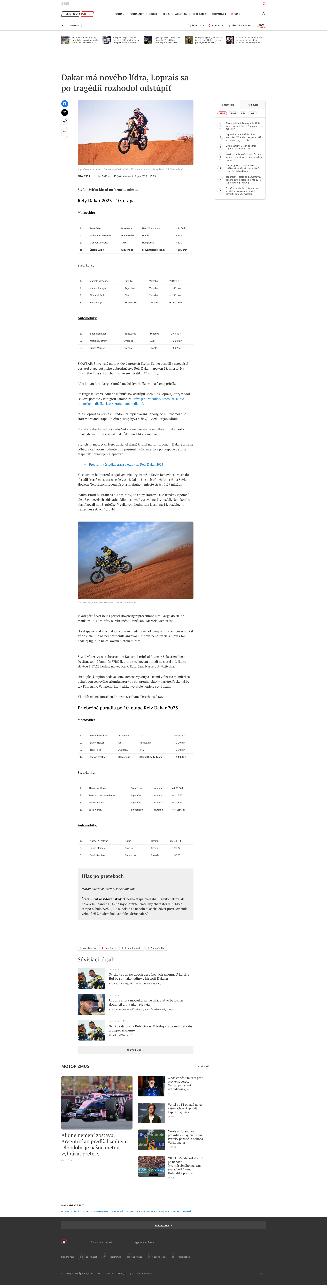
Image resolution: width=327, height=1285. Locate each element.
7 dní (243, 113)
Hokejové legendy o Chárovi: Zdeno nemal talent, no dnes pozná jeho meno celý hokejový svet (208, 40)
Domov (65, 1211)
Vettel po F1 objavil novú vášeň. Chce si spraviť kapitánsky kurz (185, 1108)
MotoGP (205, 1066)
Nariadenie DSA (144, 1273)
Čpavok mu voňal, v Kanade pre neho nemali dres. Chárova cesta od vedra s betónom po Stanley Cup (249, 40)
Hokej (153, 14)
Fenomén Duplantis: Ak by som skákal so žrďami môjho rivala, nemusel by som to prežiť (85, 40)
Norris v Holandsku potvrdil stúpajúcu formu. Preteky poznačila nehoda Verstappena (185, 1137)
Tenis (166, 14)
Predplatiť (240, 3)
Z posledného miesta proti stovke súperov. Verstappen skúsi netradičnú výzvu (186, 1083)
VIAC (237, 14)
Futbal (119, 14)
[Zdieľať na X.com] (64, 112)
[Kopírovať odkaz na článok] (64, 121)
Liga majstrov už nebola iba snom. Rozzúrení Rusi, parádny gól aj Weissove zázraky (167, 40)
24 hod (233, 113)
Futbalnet (137, 14)
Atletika (181, 14)
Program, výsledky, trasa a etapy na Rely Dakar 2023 (126, 465)
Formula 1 (219, 14)
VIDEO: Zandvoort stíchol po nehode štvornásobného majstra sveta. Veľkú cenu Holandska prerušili (185, 1165)
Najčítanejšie (227, 104)
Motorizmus (101, 1211)
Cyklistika (199, 14)
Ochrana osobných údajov (120, 1273)
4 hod (222, 113)
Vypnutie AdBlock (144, 1242)
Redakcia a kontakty (102, 1242)
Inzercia (100, 1273)
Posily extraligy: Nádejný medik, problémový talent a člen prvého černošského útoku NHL (126, 40)
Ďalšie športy (81, 1211)
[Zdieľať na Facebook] (64, 103)
